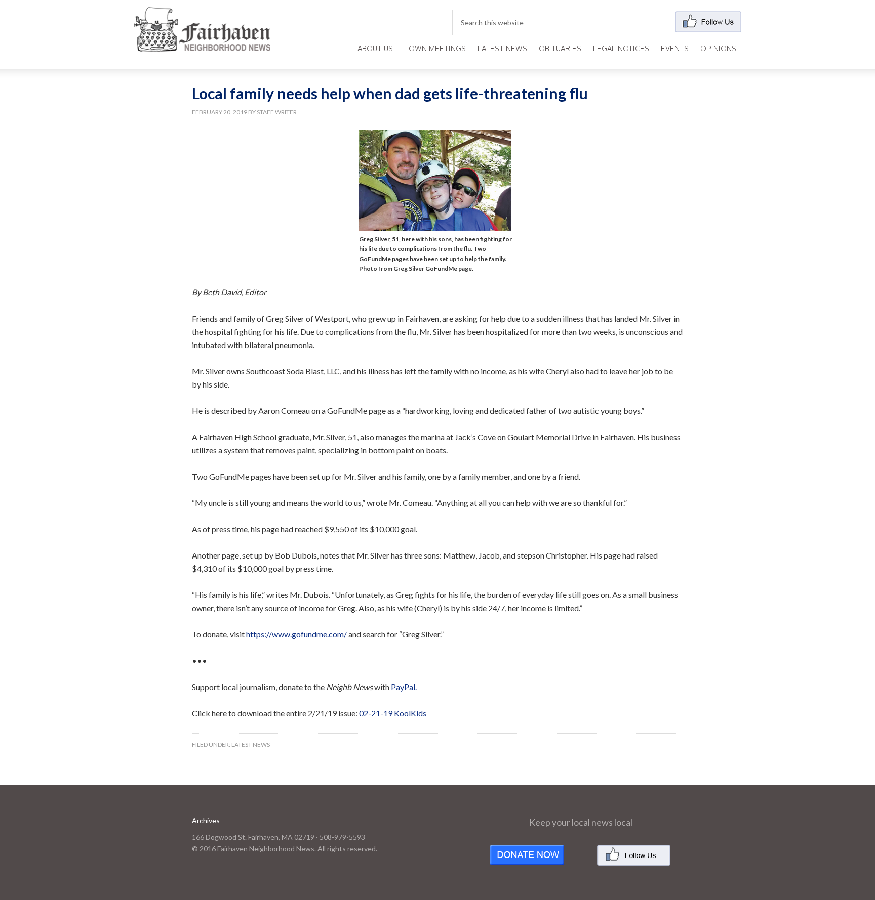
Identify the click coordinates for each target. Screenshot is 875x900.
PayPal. (404, 687)
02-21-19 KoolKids (392, 713)
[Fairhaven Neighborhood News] (202, 44)
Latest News (250, 744)
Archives (206, 820)
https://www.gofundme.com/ (296, 634)
